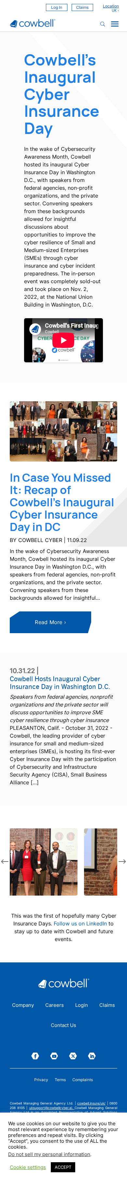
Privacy (41, 1080)
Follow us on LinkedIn (80, 923)
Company (23, 1005)
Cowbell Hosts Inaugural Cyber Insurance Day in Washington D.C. (60, 682)
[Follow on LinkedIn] (92, 1056)
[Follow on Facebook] (35, 1056)
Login (81, 1005)
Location (111, 6)
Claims (82, 7)
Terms (60, 1080)
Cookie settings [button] (28, 1167)
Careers (54, 1005)
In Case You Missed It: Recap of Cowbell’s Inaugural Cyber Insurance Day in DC (62, 502)
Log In (56, 7)
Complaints (82, 1080)
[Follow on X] (73, 1056)
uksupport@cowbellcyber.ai (50, 1108)
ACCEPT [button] (63, 1167)
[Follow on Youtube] (54, 1056)
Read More (48, 622)
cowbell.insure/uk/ (91, 1103)
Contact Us (63, 1025)
